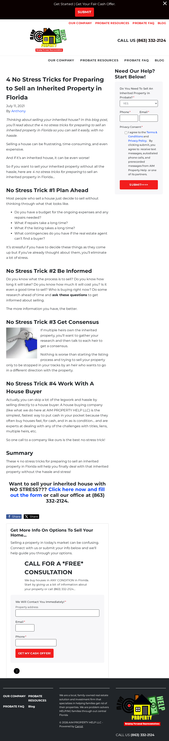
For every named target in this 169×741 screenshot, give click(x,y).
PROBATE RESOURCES (112, 23)
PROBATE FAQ (143, 23)
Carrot (79, 726)
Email (20, 621)
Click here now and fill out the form (57, 492)
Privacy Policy (137, 140)
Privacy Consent (131, 126)
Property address (26, 607)
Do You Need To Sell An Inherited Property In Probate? (136, 93)
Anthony (18, 111)
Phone (20, 636)
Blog (162, 23)
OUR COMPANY (80, 23)
